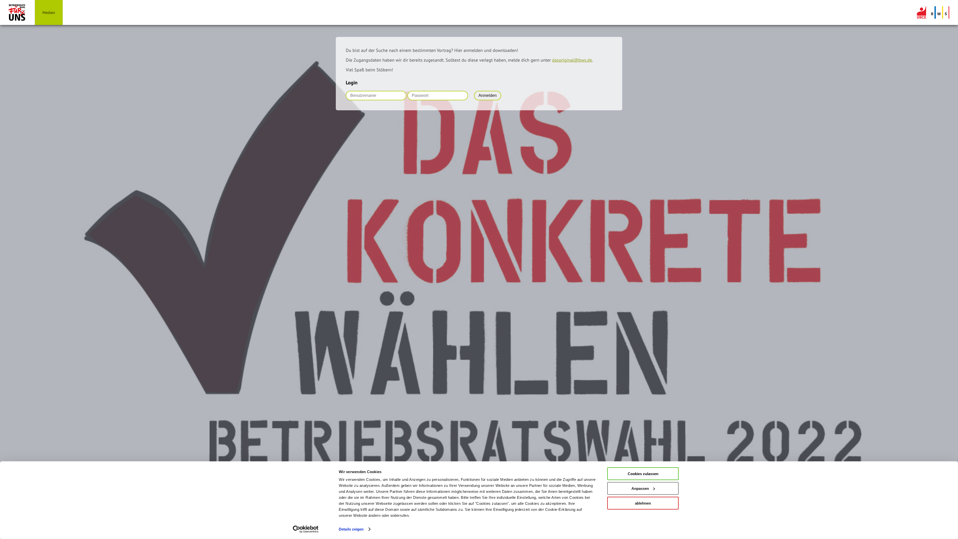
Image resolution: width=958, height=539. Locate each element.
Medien (48, 12)
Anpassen (640, 488)
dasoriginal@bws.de (572, 60)
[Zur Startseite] (17, 12)
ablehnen (643, 503)
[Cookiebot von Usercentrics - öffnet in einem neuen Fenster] (306, 529)
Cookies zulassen (643, 474)
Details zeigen (351, 529)
